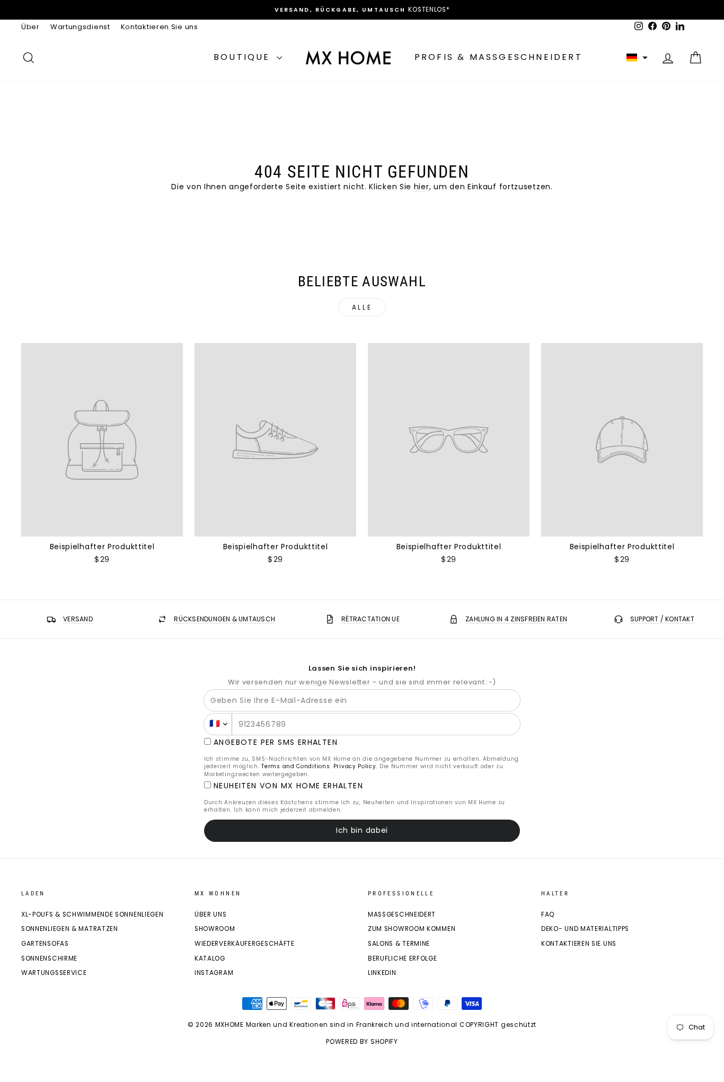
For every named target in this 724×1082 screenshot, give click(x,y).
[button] (637, 57)
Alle (362, 307)
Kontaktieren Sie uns (159, 27)
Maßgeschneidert (402, 914)
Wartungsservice (54, 973)
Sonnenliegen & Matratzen (69, 929)
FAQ (548, 914)
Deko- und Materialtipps (585, 929)
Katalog (210, 958)
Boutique (244, 57)
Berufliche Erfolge (402, 958)
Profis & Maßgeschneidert (498, 57)
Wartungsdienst (80, 27)
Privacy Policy (354, 766)
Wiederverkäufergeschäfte (245, 943)
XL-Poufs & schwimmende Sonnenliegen (92, 914)
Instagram (214, 973)
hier (421, 186)
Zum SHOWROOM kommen (411, 929)
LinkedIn (382, 973)
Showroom (215, 929)
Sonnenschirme (49, 958)
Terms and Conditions (295, 766)
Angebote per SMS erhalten (276, 742)
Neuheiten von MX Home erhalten (288, 785)
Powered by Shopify (362, 1041)
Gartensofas (45, 943)
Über (30, 27)
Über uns (211, 914)
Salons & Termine (399, 943)
